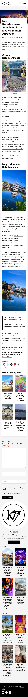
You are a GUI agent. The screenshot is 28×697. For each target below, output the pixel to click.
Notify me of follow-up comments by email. (13, 488)
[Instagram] (10, 692)
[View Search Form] (20, 3)
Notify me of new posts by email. (13, 493)
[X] (6, 692)
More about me (13, 542)
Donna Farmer (8, 37)
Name (5, 474)
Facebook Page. (7, 357)
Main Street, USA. (11, 139)
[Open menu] (25, 3)
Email (5, 481)
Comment (5, 447)
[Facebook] (3, 692)
